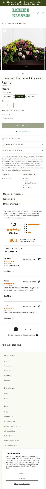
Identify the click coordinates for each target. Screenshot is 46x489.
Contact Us (8, 417)
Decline (22, 479)
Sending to (9, 114)
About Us (7, 380)
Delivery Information (12, 426)
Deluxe (20, 96)
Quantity (5, 101)
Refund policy (9, 436)
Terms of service (10, 445)
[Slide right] (27, 73)
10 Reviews (16, 233)
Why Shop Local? (10, 421)
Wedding (7, 376)
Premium (32, 96)
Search (6, 394)
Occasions (8, 366)
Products (7, 371)
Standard (8, 96)
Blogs (6, 398)
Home (4, 23)
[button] (33, 13)
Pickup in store (19, 110)
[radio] (33, 224)
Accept (22, 473)
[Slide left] (18, 73)
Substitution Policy (11, 441)
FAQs (6, 412)
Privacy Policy (9, 431)
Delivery (7, 110)
